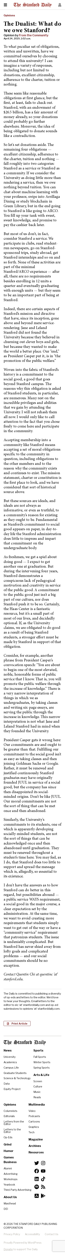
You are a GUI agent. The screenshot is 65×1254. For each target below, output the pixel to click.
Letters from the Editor (14, 1123)
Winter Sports (41, 1062)
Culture (37, 1086)
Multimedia (37, 1104)
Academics (10, 1062)
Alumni (8, 1168)
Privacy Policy (12, 1234)
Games (9, 1157)
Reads (37, 1097)
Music (37, 1091)
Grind (7, 1144)
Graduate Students (15, 1072)
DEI (6, 1208)
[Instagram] (43, 1163)
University (10, 1056)
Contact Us (51, 1234)
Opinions (9, 15)
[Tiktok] (43, 1179)
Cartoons (34, 1121)
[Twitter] (36, 1163)
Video (32, 1110)
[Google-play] (43, 1195)
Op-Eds (8, 1137)
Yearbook (9, 1184)
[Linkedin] (36, 1179)
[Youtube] (43, 1171)
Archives (35, 1146)
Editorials (9, 1116)
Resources (36, 1152)
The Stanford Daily (25, 1042)
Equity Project (12, 1088)
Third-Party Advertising (17, 1189)
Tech (31, 1132)
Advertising (11, 1173)
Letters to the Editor (12, 1130)
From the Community (33, 35)
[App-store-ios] (36, 1195)
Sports (38, 1050)
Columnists (10, 1110)
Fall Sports (39, 1056)
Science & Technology (17, 1078)
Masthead (10, 1203)
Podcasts (34, 1116)
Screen (37, 1081)
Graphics (34, 1126)
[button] (17, 1023)
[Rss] (43, 1186)
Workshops (11, 1179)
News (8, 1050)
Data (7, 1083)
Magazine (36, 1139)
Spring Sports (41, 1067)
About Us (10, 1197)
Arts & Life (41, 1075)
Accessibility (32, 1234)
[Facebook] (36, 1171)
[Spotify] (36, 1186)
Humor (8, 1151)
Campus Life (11, 1067)
